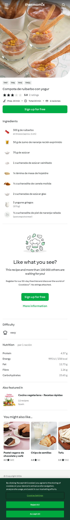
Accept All (35, 514)
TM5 (20, 83)
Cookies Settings (35, 495)
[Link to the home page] (35, 6)
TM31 (28, 83)
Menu (6, 8)
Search (63, 8)
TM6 (13, 83)
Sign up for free (35, 109)
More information (35, 306)
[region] (35, 499)
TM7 (6, 83)
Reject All (34, 505)
